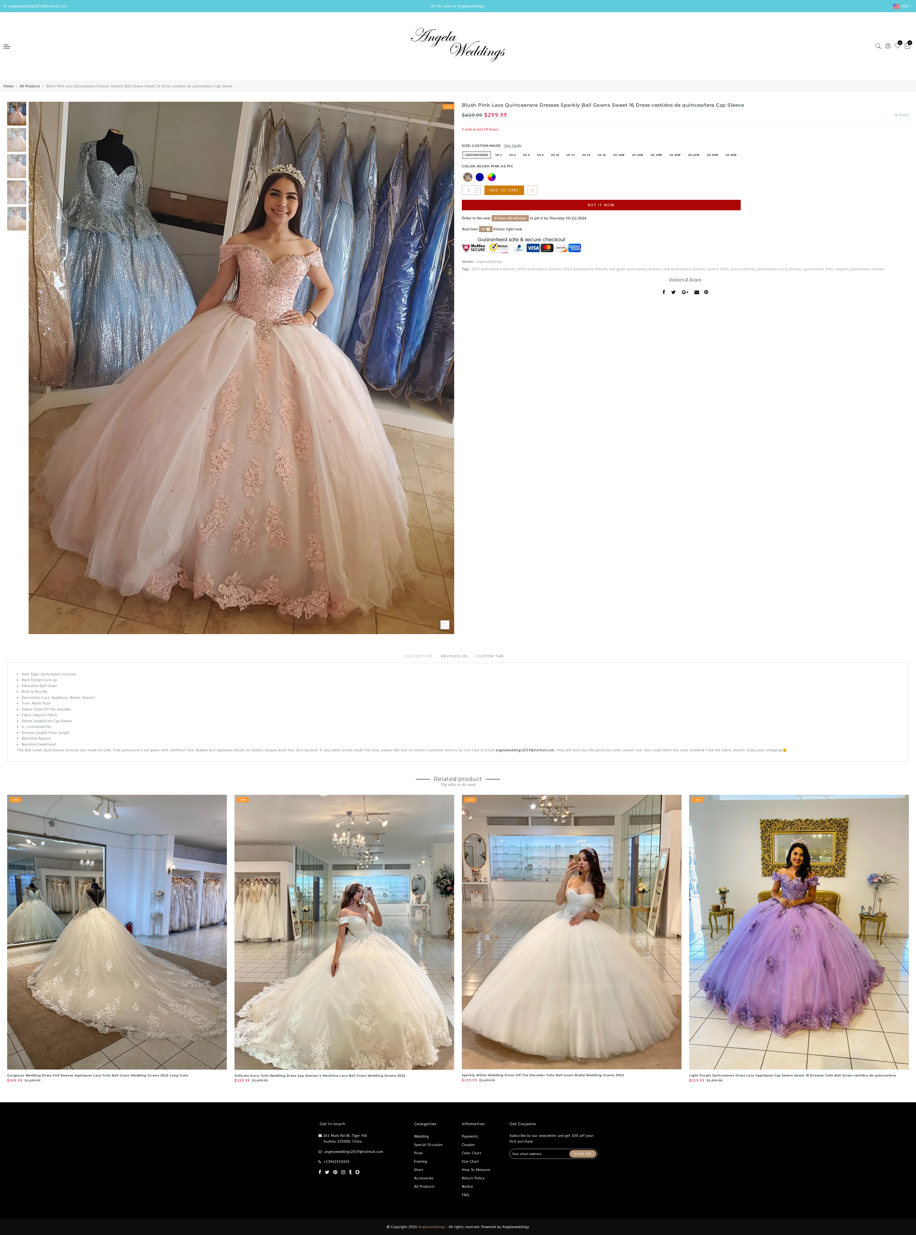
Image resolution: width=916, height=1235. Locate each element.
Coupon (468, 1145)
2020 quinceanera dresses (539, 269)
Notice (467, 1186)
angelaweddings (489, 262)
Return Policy (473, 1178)
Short (418, 1170)
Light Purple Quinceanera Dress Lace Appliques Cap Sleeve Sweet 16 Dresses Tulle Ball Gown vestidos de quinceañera (792, 1075)
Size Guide (512, 145)
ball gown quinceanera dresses (635, 269)
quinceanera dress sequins (826, 269)
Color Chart (471, 1153)
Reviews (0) (454, 656)
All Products (30, 86)
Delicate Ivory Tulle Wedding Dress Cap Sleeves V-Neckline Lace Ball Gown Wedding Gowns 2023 (320, 1075)
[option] (241, 368)
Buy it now (601, 205)
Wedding (421, 1136)
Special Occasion (428, 1145)
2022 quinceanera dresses (585, 269)
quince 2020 (718, 269)
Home (9, 86)
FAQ (465, 1195)
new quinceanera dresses (684, 269)
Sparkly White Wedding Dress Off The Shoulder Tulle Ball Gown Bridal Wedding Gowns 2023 (543, 1075)
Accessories (424, 1178)
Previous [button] (37, 371)
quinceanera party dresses (780, 269)
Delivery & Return (685, 279)
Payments (470, 1136)
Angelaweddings (515, 1227)
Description (418, 656)
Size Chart (470, 1161)
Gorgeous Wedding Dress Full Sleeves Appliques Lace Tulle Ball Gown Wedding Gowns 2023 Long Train (97, 1075)
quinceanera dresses (867, 269)
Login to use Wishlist (532, 190)
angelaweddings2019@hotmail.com (525, 750)
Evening (420, 1161)
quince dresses (743, 269)
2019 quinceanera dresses (493, 269)
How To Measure (476, 1170)
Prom (418, 1153)
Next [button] (439, 371)
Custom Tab (490, 656)
